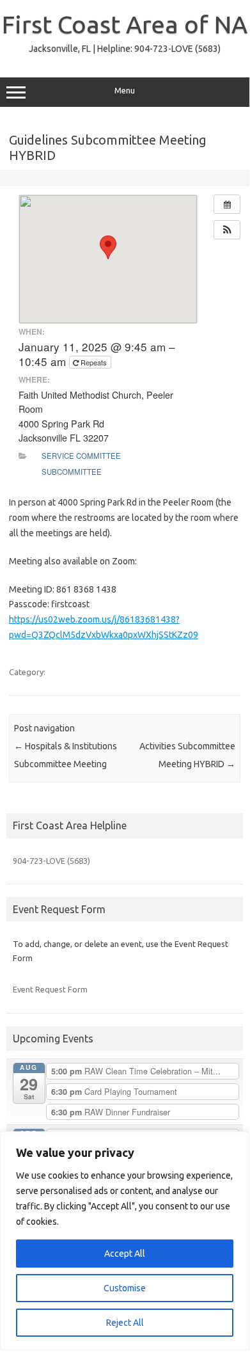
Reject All (125, 1323)
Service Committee (81, 455)
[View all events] (227, 204)
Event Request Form (50, 989)
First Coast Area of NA (124, 24)
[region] (124, 1240)
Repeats (94, 362)
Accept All (124, 1253)
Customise (125, 1288)
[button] (227, 230)
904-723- (51, 860)
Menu (124, 90)
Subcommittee (72, 471)
